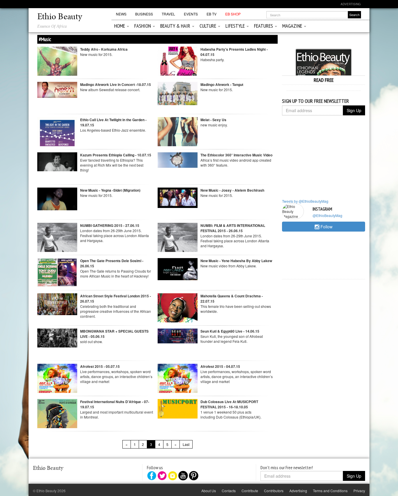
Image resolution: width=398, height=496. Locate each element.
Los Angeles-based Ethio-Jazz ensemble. (113, 130)
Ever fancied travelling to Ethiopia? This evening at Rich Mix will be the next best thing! (111, 165)
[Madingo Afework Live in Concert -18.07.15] (57, 89)
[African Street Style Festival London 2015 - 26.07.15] (57, 303)
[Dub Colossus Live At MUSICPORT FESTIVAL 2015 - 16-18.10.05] (178, 407)
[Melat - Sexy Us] (178, 136)
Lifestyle (236, 25)
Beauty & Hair (175, 25)
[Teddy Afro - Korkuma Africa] (57, 65)
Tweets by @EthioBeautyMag (305, 201)
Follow (325, 227)
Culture (208, 25)
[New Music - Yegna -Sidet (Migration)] (57, 198)
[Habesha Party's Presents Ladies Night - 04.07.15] (178, 71)
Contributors (273, 490)
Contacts (229, 490)
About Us (208, 490)
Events (191, 13)
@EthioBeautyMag (327, 215)
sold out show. (91, 341)
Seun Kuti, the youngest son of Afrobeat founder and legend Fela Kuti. (231, 339)
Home (120, 25)
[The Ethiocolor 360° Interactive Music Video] (178, 159)
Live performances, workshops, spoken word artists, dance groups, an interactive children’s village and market (116, 376)
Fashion (143, 25)
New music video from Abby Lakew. (228, 265)
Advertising (351, 4)
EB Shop (233, 13)
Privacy (359, 490)
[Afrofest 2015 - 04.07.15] (178, 390)
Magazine (292, 25)
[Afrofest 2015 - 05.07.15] (57, 390)
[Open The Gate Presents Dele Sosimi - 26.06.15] (57, 271)
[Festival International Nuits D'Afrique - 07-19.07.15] (57, 418)
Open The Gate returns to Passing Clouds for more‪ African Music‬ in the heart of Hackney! (115, 273)
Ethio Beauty (59, 17)
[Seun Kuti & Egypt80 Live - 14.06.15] (178, 335)
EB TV (211, 13)
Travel (168, 13)
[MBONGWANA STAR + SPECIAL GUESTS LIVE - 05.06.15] (57, 337)
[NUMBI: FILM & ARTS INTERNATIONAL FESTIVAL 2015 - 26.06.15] (178, 250)
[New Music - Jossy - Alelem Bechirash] (178, 197)
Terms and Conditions (330, 490)
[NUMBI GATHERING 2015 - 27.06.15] (57, 250)
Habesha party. (212, 59)
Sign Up (354, 110)
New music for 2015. (96, 54)
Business (144, 13)
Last (186, 444)
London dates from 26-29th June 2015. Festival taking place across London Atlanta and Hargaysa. (114, 235)
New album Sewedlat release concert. (110, 89)
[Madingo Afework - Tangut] (178, 92)
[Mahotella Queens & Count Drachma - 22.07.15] (178, 312)
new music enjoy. (214, 124)
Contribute (250, 490)
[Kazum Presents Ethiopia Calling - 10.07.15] (57, 160)
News (121, 13)
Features (264, 25)
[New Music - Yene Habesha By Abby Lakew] (178, 268)
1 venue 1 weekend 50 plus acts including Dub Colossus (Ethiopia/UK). (230, 414)
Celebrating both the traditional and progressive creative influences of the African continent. (115, 311)
